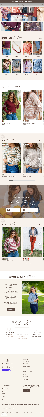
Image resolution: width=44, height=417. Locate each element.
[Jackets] (37, 66)
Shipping (3, 394)
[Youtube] (5, 366)
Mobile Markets (5, 386)
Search (24, 377)
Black (7, 259)
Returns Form (4, 390)
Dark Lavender (28, 121)
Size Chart (4, 393)
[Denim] (6, 48)
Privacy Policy (4, 399)
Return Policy (4, 391)
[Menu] (2, 5)
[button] (4, 106)
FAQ (3, 398)
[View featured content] (22, 10)
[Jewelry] (16, 48)
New (9, 140)
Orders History (25, 376)
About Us (25, 369)
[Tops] (6, 66)
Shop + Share (25, 363)
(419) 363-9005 (10, 336)
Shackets (27, 74)
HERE (11, 334)
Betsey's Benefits (26, 361)
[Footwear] (37, 48)
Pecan (23, 259)
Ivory (3, 174)
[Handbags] (16, 66)
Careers (3, 396)
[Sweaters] (27, 48)
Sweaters (27, 56)
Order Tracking (25, 379)
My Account (25, 374)
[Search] (39, 5)
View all (39, 38)
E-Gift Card (25, 368)
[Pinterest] (12, 366)
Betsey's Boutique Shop (8, 412)
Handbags (17, 74)
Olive (23, 121)
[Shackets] (27, 66)
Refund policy (35, 412)
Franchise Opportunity (6, 385)
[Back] (1, 1)
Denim (6, 56)
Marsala (3, 259)
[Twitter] (14, 366)
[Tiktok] (9, 366)
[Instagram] (7, 366)
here (7, 408)
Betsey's (9, 224)
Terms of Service (29, 412)
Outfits (11, 87)
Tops (6, 74)
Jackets (37, 74)
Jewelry (17, 56)
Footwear (38, 56)
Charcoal (26, 121)
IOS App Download (22, 336)
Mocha (23, 174)
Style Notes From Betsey (27, 371)
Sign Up (26, 390)
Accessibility (40, 412)
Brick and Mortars (5, 388)
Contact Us (25, 373)
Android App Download (22, 338)
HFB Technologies (19, 412)
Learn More (11, 309)
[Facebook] (2, 366)
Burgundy (3, 121)
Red (28, 259)
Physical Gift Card (26, 366)
